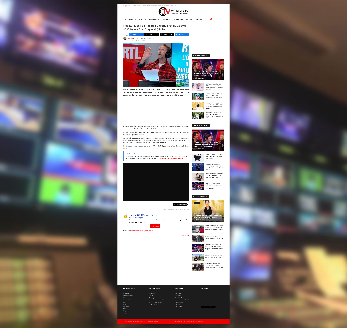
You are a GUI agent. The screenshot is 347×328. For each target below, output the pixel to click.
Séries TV (173, 6)
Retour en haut (185, 235)
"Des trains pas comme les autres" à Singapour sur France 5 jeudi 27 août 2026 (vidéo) (214, 255)
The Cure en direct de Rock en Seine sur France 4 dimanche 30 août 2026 (214, 156)
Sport (125, 308)
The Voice (178, 304)
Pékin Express (179, 302)
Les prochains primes (155, 302)
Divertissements (136, 6)
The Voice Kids (179, 306)
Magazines (126, 6)
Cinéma (166, 6)
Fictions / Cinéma (128, 300)
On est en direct (179, 298)
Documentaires (152, 6)
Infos (144, 6)
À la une (132, 19)
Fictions (160, 6)
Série (124, 302)
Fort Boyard (178, 293)
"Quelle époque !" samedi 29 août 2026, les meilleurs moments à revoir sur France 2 (214, 95)
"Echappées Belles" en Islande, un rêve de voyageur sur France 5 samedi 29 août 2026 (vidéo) (214, 227)
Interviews (189, 19)
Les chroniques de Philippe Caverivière (170, 158)
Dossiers (166, 19)
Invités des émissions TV (156, 300)
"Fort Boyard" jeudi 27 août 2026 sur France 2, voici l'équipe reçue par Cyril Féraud (214, 265)
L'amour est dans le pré (182, 300)
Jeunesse (126, 306)
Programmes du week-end (131, 311)
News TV (142, 19)
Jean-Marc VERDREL (134, 38)
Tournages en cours (155, 298)
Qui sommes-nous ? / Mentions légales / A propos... (189, 321)
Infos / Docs (127, 298)
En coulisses (177, 19)
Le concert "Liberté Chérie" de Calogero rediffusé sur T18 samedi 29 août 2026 (214, 175)
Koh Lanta (178, 295)
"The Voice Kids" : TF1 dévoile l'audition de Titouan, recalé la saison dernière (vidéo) (206, 74)
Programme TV (154, 19)
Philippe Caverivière (147, 231)
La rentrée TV (153, 304)
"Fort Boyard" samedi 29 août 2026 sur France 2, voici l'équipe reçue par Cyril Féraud (214, 236)
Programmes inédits (129, 313)
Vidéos (198, 19)
